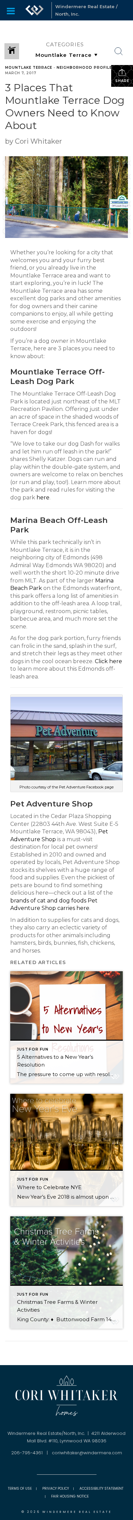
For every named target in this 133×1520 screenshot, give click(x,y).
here (42, 497)
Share (122, 81)
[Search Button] (118, 51)
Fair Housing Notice (70, 1496)
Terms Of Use (20, 1488)
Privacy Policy (55, 1488)
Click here (108, 661)
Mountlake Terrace (28, 67)
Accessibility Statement (101, 1488)
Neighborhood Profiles (86, 67)
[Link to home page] (34, 10)
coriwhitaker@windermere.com (87, 1453)
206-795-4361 (27, 1453)
